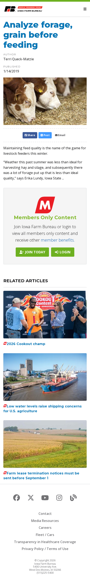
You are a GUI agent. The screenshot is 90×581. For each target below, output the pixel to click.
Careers (45, 527)
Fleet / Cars (45, 534)
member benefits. (58, 240)
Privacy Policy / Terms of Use (45, 548)
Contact (45, 513)
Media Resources (45, 520)
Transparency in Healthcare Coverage (45, 542)
